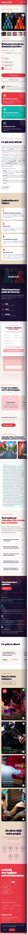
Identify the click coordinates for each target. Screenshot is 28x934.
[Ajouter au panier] (23, 718)
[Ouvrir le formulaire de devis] (10, 856)
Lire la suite (5, 187)
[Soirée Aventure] (13, 704)
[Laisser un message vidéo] (22, 848)
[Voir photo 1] (3, 34)
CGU (14, 922)
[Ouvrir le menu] (24, 2)
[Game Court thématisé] (13, 771)
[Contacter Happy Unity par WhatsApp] (4, 848)
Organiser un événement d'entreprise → (9, 902)
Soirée (11, 908)
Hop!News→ (7, 892)
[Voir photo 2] (9, 34)
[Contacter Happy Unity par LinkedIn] (10, 848)
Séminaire (5, 908)
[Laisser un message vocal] (16, 848)
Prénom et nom (6, 335)
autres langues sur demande (17, 52)
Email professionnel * (7, 340)
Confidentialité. (18, 347)
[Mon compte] (21, 2)
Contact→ (6, 887)
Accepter (12, 929)
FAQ (2, 922)
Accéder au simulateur (12, 350)
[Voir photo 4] (20, 34)
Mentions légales (7, 922)
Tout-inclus (5, 588)
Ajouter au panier (14, 75)
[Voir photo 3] (14, 34)
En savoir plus (13, 926)
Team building (6, 905)
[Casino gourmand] (13, 738)
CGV (12, 922)
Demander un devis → (9, 425)
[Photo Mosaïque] (13, 805)
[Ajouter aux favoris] (23, 15)
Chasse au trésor (16, 905)
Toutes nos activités (8, 683)
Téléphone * (16, 335)
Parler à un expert (14, 79)
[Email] (16, 856)
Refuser (5, 929)
